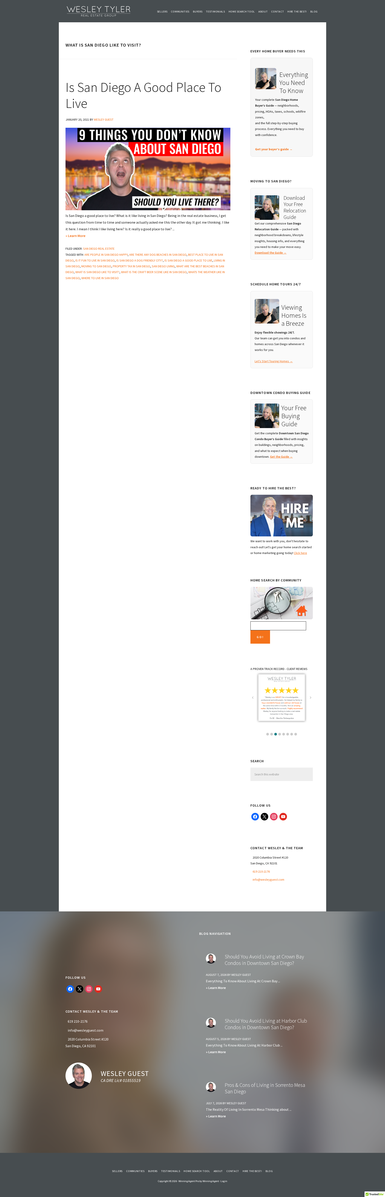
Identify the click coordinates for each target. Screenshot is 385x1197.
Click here (300, 553)
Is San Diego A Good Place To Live (143, 95)
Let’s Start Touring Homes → (274, 361)
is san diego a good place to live (188, 260)
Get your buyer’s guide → (274, 149)
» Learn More (80, 236)
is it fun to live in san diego (95, 260)
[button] (267, 734)
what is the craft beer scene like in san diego (154, 272)
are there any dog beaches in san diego (157, 255)
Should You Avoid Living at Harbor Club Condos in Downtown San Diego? (266, 1024)
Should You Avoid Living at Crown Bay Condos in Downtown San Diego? (264, 959)
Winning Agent (211, 1181)
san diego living (163, 266)
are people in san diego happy (106, 255)
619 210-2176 (261, 871)
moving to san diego (96, 266)
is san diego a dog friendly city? (139, 260)
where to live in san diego (100, 278)
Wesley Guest (125, 1073)
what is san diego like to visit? (97, 272)
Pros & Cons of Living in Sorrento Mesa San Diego (265, 1088)
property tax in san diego (131, 266)
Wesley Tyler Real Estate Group (99, 11)
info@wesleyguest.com (268, 880)
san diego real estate (99, 249)
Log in (224, 1181)
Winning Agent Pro (188, 1181)
